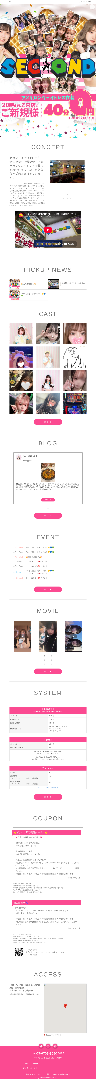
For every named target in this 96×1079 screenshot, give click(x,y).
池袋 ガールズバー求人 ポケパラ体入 (58, 1074)
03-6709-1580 (86, 2)
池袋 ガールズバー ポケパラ (35, 1074)
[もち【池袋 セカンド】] (21, 403)
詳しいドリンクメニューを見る (48, 787)
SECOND (8, 2)
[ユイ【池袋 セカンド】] (75, 333)
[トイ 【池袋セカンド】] (75, 357)
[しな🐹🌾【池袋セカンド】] (21, 333)
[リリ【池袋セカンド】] (21, 357)
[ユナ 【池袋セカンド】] (47, 333)
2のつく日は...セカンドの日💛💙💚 (40, 547)
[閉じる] (75, 992)
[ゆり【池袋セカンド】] (21, 380)
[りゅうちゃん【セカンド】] (75, 403)
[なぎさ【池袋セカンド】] (47, 403)
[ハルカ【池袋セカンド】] (75, 380)
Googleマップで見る (53, 1035)
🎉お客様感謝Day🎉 (34, 557)
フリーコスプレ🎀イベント (36, 561)
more (48, 422)
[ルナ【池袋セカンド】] (47, 357)
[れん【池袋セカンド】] (47, 380)
